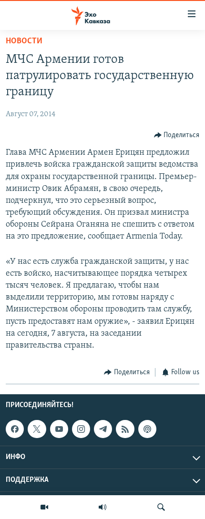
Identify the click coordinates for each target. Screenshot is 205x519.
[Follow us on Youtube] (59, 429)
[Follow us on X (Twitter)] (37, 429)
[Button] (177, 135)
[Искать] (161, 507)
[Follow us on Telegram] (103, 429)
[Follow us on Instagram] (81, 429)
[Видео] (44, 507)
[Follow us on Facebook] (15, 429)
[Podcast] (147, 429)
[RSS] (125, 429)
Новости (24, 41)
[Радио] (102, 507)
